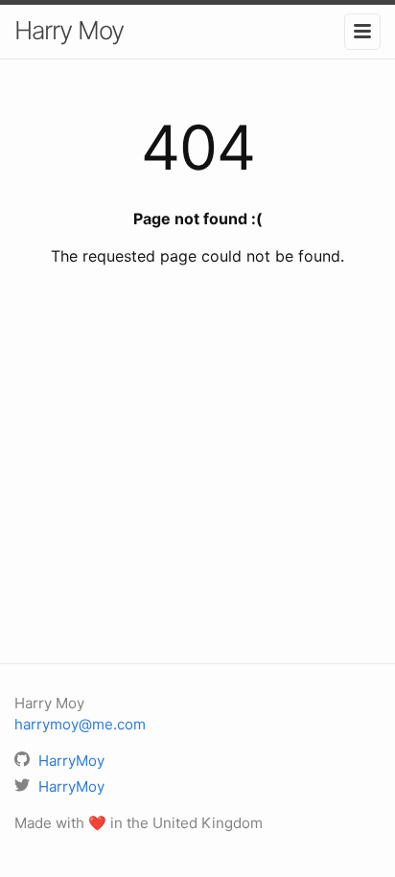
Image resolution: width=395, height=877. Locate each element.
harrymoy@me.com (80, 724)
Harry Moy (69, 30)
